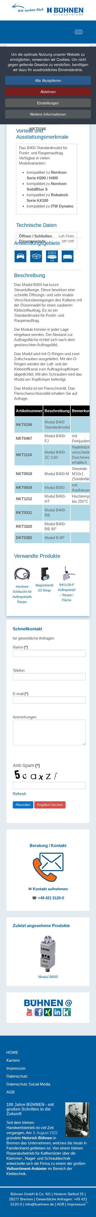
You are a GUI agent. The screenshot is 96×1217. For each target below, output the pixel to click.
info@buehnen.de (39, 1204)
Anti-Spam (26, 765)
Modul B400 (48, 977)
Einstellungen (48, 102)
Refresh (19, 794)
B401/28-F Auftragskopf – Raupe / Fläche (66, 592)
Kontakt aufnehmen (50, 889)
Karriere (13, 1060)
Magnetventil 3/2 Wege (45, 588)
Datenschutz (17, 1076)
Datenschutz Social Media (28, 1084)
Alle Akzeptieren (48, 80)
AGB (10, 1092)
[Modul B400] (48, 953)
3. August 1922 (45, 1133)
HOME (12, 1052)
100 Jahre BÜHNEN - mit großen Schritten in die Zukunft (30, 1109)
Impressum (16, 1068)
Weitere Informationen (48, 114)
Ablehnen (48, 91)
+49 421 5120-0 (51, 898)
